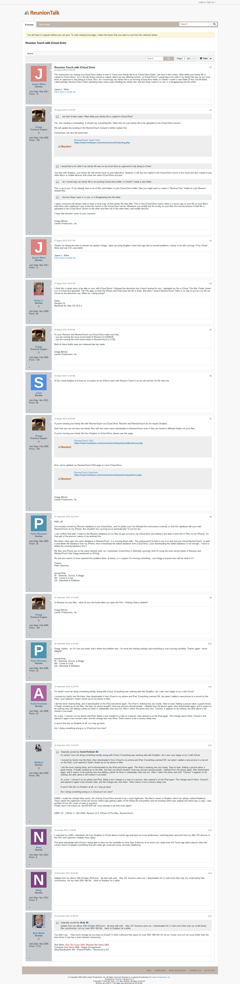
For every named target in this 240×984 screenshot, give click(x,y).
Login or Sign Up (206, 2)
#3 (210, 241)
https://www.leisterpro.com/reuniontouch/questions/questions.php (108, 475)
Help (149, 970)
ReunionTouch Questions (86, 472)
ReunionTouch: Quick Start (87, 140)
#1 (210, 67)
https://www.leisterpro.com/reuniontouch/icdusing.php (102, 142)
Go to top (209, 970)
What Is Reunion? (177, 970)
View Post (97, 752)
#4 (210, 283)
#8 (210, 517)
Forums (29, 24)
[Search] (214, 24)
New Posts (44, 24)
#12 (210, 745)
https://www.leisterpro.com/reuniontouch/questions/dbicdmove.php (108, 443)
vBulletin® (119, 979)
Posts (30, 54)
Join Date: (34, 91)
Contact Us (195, 970)
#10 (210, 644)
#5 (210, 330)
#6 (210, 376)
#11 (210, 687)
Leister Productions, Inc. (160, 977)
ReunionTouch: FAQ (83, 440)
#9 (210, 598)
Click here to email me (65, 92)
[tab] (30, 53)
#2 (210, 110)
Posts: (32, 94)
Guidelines (160, 970)
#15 (210, 916)
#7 (210, 419)
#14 (210, 873)
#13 (210, 830)
